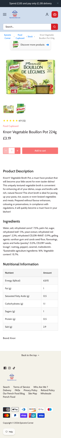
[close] (57, 3)
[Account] (47, 14)
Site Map (32, 393)
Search (6, 387)
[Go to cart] (55, 14)
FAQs (17, 390)
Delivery (7, 390)
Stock (30, 36)
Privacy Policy (30, 390)
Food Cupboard (20, 36)
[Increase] (17, 151)
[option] (8, 109)
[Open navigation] (4, 14)
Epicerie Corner (7, 36)
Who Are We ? (40, 387)
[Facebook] (5, 367)
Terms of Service (21, 387)
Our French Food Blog (14, 393)
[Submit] (54, 27)
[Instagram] (9, 367)
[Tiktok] (14, 367)
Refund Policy (48, 390)
